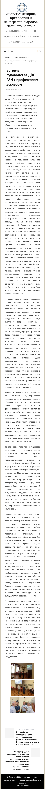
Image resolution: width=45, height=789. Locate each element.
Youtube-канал (22, 786)
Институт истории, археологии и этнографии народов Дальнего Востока (21, 20)
